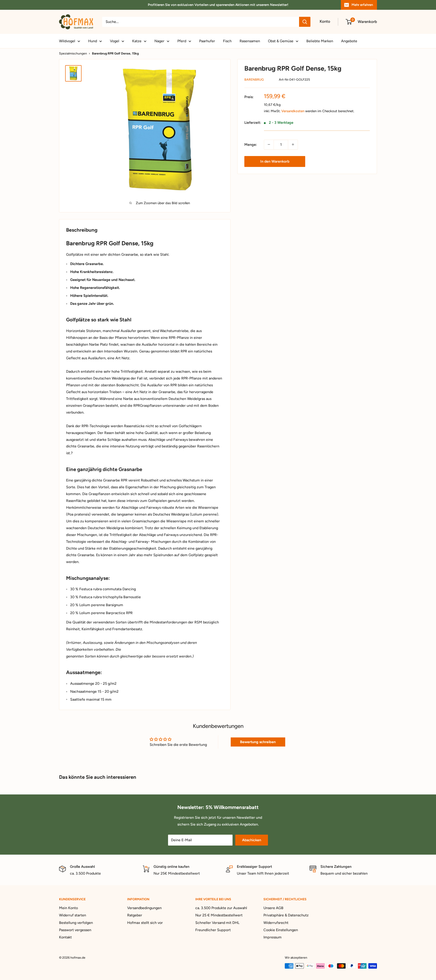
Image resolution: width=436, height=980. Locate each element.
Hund (92, 41)
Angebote (349, 41)
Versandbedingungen (144, 908)
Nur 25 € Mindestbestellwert (219, 915)
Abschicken (251, 840)
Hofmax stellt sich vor (145, 922)
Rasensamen (250, 41)
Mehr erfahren (362, 5)
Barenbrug (254, 80)
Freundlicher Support (213, 930)
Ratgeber (134, 915)
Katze (136, 41)
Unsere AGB (273, 908)
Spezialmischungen (73, 53)
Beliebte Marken (319, 41)
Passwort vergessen (75, 930)
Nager (159, 41)
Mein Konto (68, 908)
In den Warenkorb (274, 161)
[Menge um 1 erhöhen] (293, 144)
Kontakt (65, 937)
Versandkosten (292, 111)
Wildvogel (67, 41)
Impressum (272, 937)
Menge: (250, 144)
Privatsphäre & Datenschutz (286, 915)
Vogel (114, 41)
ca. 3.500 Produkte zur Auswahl (221, 908)
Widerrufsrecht (275, 922)
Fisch (227, 41)
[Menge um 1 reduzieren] (269, 144)
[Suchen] (304, 22)
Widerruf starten (72, 915)
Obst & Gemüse (280, 41)
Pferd (181, 41)
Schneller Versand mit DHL (217, 922)
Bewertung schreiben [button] (258, 742)
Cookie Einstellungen (280, 930)
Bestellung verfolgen (76, 922)
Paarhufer (207, 41)
